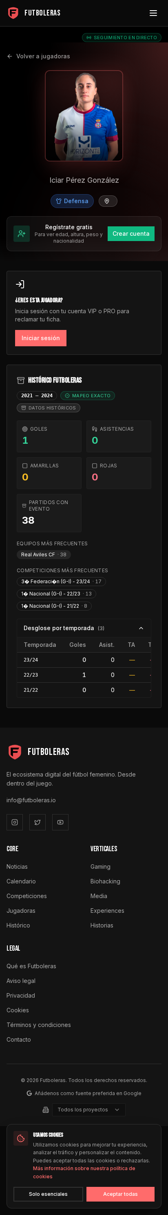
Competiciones (27, 895)
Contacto (19, 1039)
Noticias (17, 866)
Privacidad (21, 995)
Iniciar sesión (41, 337)
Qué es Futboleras (31, 966)
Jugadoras (21, 910)
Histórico (18, 925)
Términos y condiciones (39, 1024)
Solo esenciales (48, 1194)
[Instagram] (15, 822)
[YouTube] (60, 822)
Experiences (107, 910)
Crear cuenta (131, 233)
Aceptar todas (120, 1194)
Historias (102, 925)
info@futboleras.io (31, 800)
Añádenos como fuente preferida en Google (88, 1093)
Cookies (18, 1010)
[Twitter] (37, 822)
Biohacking (105, 881)
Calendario (21, 881)
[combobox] (89, 1109)
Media (99, 895)
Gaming (101, 866)
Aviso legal (21, 980)
